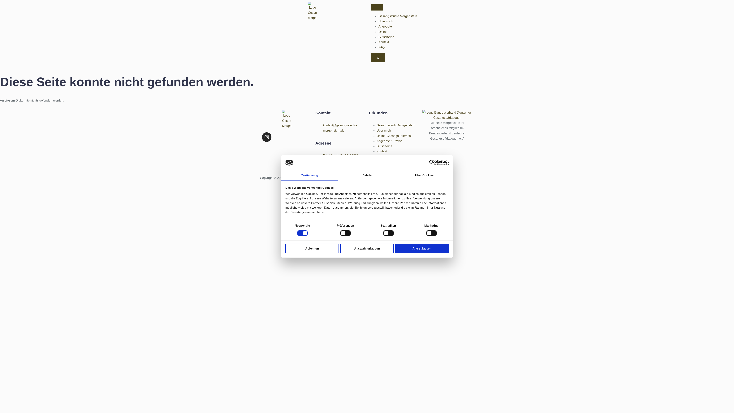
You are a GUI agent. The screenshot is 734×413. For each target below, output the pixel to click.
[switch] (345, 233)
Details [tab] (367, 175)
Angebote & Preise (390, 141)
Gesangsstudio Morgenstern (397, 16)
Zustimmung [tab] (309, 175)
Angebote (385, 26)
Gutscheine (386, 37)
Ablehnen (312, 248)
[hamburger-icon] (377, 7)
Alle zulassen (422, 248)
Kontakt (383, 42)
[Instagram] (266, 137)
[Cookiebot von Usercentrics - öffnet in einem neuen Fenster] (432, 162)
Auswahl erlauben (367, 248)
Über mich (385, 21)
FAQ (381, 47)
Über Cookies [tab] (424, 175)
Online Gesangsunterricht (394, 135)
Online (383, 31)
